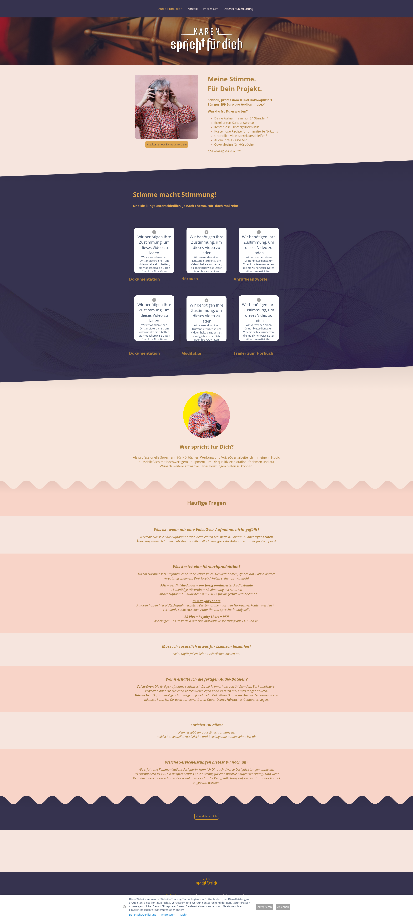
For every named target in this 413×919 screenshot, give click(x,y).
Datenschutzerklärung (142, 914)
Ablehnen (283, 907)
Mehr (183, 914)
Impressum (168, 914)
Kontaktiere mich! (206, 816)
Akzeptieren (264, 907)
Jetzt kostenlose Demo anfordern (166, 144)
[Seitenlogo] (206, 882)
